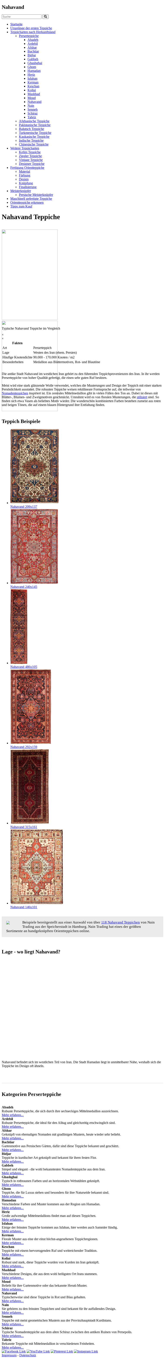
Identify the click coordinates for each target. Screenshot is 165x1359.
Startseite (16, 24)
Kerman (33, 82)
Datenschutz (27, 1355)
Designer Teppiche (31, 164)
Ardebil (33, 43)
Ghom (32, 67)
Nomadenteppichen (15, 393)
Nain (31, 105)
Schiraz (33, 113)
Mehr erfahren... (13, 1115)
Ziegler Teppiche (30, 156)
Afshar (32, 47)
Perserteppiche (29, 36)
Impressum (9, 1355)
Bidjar (32, 55)
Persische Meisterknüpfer (36, 195)
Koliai (32, 90)
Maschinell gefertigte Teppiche (31, 198)
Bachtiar (33, 51)
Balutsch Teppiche (31, 129)
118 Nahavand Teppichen (120, 922)
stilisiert (142, 397)
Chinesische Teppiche (34, 144)
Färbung (24, 175)
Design (24, 179)
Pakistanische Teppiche (34, 125)
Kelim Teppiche (30, 152)
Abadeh (33, 40)
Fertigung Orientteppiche (27, 167)
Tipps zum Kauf (21, 206)
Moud (32, 98)
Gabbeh (33, 59)
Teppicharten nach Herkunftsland (32, 32)
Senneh (33, 109)
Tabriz (32, 117)
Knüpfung (26, 183)
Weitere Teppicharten (24, 148)
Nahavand (34, 102)
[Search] (45, 16)
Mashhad (34, 94)
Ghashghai (35, 63)
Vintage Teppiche (31, 160)
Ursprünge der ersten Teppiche (31, 28)
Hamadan (34, 71)
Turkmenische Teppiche (35, 133)
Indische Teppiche (31, 140)
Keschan (33, 86)
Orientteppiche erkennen (27, 202)
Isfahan (32, 78)
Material (24, 171)
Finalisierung (28, 187)
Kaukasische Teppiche (34, 136)
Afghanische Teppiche (34, 121)
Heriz (31, 74)
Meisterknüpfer (20, 191)
